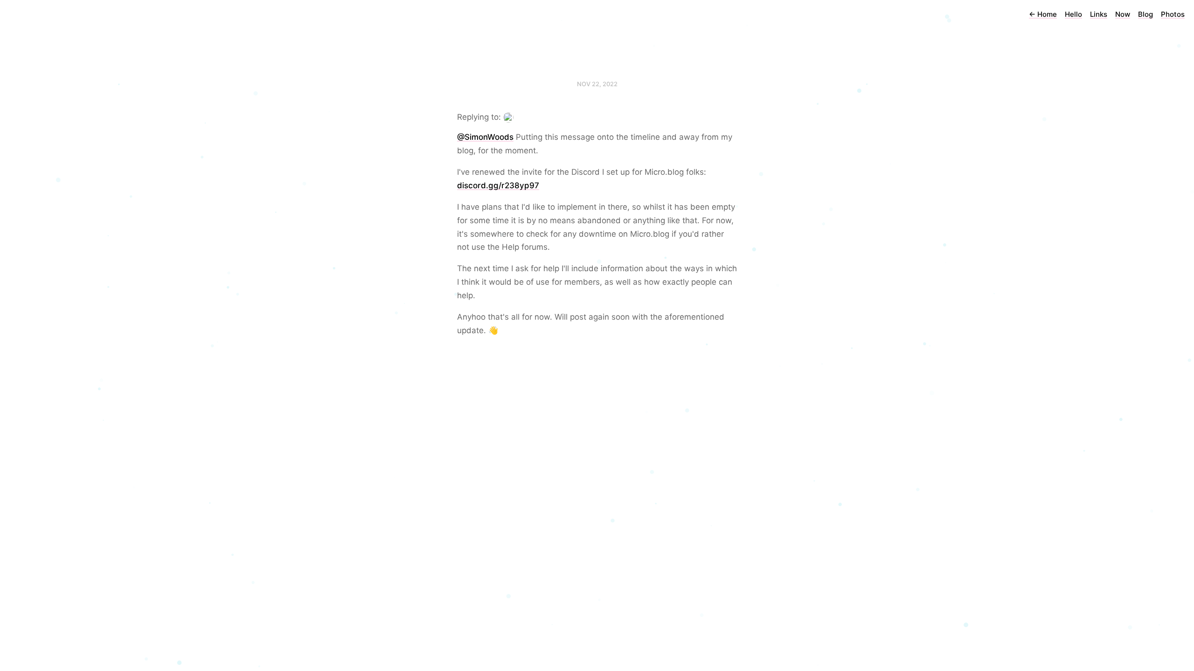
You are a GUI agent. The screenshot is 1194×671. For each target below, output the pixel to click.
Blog (1145, 14)
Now (1122, 14)
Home (1043, 14)
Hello (1073, 14)
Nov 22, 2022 (597, 84)
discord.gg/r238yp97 (498, 185)
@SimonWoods (485, 137)
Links (1098, 14)
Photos (1173, 14)
